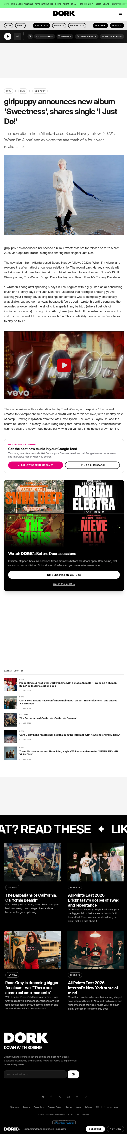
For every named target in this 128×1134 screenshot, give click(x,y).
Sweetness (70, 248)
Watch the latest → (64, 583)
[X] (59, 1097)
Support (26, 1107)
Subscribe (95, 1129)
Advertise (14, 1107)
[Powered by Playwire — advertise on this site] (64, 1123)
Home (8, 91)
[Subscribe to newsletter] (73, 1074)
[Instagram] (42, 1097)
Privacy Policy (55, 1107)
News (22, 91)
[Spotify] (77, 1097)
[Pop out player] (30, 36)
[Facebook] (51, 1097)
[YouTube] (68, 1097)
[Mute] (37, 36)
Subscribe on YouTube (66, 574)
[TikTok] (85, 1097)
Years (78, 1107)
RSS (97, 1107)
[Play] (7, 36)
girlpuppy (10, 248)
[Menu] (120, 13)
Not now (115, 1129)
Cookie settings (111, 1107)
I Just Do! (86, 253)
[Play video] (64, 365)
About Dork (39, 1107)
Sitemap (88, 1107)
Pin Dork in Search (92, 465)
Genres (69, 1107)
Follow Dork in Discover (35, 465)
